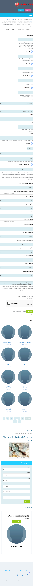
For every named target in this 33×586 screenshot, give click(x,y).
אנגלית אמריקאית (10, 19)
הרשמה (28, 10)
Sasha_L (8, 409)
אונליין (13, 29)
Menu (30, 15)
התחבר (21, 10)
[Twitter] (22, 575)
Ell (8, 365)
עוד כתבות (20, 29)
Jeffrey (24, 409)
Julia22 (24, 365)
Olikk (25, 387)
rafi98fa (8, 387)
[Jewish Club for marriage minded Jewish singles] (16, 4)
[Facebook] (27, 575)
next (15, 421)
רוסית (30, 21)
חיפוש (7, 29)
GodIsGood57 (8, 342)
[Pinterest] (17, 575)
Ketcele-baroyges (25, 342)
